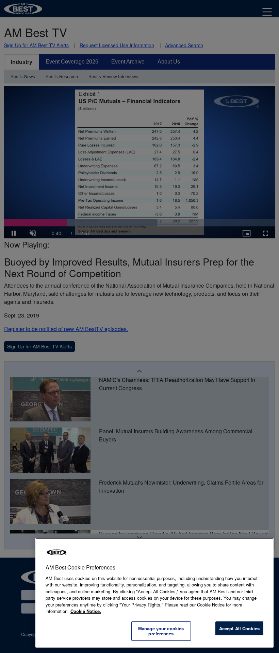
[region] (154, 593)
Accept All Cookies (239, 628)
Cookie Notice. (85, 611)
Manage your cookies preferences (161, 631)
